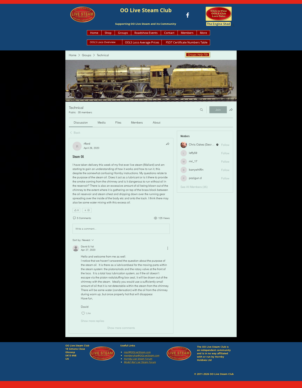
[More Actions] (168, 248)
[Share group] (231, 109)
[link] (81, 122)
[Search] (233, 25)
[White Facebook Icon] (187, 15)
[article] (121, 235)
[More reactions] (87, 210)
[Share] (168, 144)
